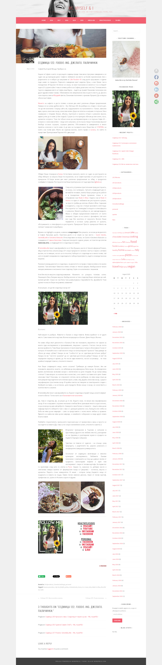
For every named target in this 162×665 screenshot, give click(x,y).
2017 (59, 20)
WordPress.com (100, 661)
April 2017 (115, 506)
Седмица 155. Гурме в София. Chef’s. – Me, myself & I (64, 625)
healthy (115, 250)
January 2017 (116, 522)
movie (117, 255)
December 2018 (117, 401)
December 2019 (117, 337)
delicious (114, 242)
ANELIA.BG (91, 20)
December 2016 (117, 528)
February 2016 (116, 580)
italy (137, 249)
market (114, 255)
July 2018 (115, 427)
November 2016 (117, 533)
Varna (125, 267)
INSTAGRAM (88, 531)
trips (113, 220)
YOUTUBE (88, 528)
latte (90, 587)
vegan (131, 266)
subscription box (117, 262)
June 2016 (115, 559)
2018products (48, 584)
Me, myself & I (81, 8)
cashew (136, 232)
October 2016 (116, 538)
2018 (66, 20)
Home (44, 20)
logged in (50, 649)
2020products (116, 199)
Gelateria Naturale (56, 237)
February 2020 (116, 327)
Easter (119, 242)
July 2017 (115, 491)
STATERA (100, 127)
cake (132, 232)
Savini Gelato (101, 235)
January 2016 (116, 586)
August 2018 (116, 422)
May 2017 (115, 501)
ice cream (85, 587)
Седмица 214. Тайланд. (119, 138)
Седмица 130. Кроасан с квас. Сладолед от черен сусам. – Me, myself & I (71, 617)
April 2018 (115, 443)
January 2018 (116, 459)
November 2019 (117, 343)
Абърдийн (57, 95)
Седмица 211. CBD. (118, 159)
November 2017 (117, 469)
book (123, 232)
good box (136, 246)
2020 (81, 20)
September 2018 (117, 417)
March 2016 (116, 575)
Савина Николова (54, 240)
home (79, 587)
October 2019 (116, 348)
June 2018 (115, 432)
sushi (124, 262)
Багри (60, 174)
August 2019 (116, 358)
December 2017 (117, 464)
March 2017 (116, 512)
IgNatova (98, 182)
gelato (67, 587)
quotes (114, 214)
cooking (134, 236)
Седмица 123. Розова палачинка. (95, 598)
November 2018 (117, 406)
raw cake (136, 255)
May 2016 (115, 564)
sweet (128, 262)
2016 (51, 20)
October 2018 (116, 411)
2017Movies (116, 177)
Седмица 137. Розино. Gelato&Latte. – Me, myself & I (64, 633)
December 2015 (117, 591)
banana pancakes (48, 587)
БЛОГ (88, 549)
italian (132, 250)
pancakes (122, 255)
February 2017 (116, 517)
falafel (62, 587)
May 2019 (115, 374)
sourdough (128, 259)
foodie (115, 246)
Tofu (136, 262)
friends (126, 246)
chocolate (116, 236)
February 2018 (116, 454)
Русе (70, 467)
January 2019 (116, 395)
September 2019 (117, 353)
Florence (128, 242)
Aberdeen (114, 232)
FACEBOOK (88, 534)
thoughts (132, 262)
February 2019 (116, 390)
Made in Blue (83, 198)
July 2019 (115, 364)
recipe (113, 259)
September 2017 (117, 480)
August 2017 (116, 485)
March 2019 (116, 385)
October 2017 (116, 475)
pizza (128, 255)
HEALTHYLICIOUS (105, 20)
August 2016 (116, 549)
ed (121, 242)
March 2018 (116, 448)
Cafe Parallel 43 (75, 79)
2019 (74, 20)
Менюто (41, 103)
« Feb (115, 313)
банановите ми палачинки (72, 395)
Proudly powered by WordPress (68, 661)
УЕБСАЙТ (88, 526)
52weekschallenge (59, 584)
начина (93, 130)
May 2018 (115, 438)
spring (132, 259)
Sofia (42, 590)
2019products (116, 193)
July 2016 (115, 554)
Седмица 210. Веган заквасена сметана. (125, 164)
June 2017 (115, 496)
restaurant (118, 259)
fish (123, 242)
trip (121, 266)
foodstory (121, 246)
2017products (116, 183)
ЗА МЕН (117, 20)
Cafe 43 (57, 587)
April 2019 (115, 380)
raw (133, 255)
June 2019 (115, 369)
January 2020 (116, 332)
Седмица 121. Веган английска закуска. (51, 598)
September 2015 (117, 596)
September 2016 (117, 543)
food (134, 242)
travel (115, 266)
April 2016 (115, 570)
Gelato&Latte (43, 237)
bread (127, 232)
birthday (119, 232)
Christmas (125, 237)
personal (68, 584)
